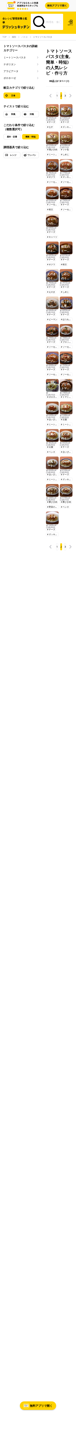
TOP (4, 37)
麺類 (14, 37)
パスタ (24, 37)
